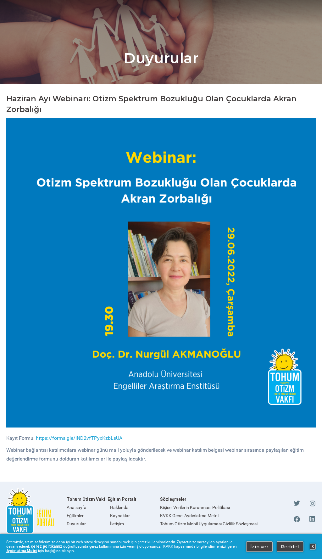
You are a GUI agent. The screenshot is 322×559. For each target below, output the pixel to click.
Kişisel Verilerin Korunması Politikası (195, 507)
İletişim (117, 523)
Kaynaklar (120, 515)
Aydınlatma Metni (21, 551)
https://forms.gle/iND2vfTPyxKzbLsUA (79, 438)
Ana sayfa (76, 507)
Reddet (290, 547)
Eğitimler (75, 515)
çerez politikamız (46, 546)
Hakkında (119, 507)
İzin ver (259, 547)
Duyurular (76, 523)
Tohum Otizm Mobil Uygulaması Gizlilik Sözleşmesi (209, 523)
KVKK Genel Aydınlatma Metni (189, 515)
